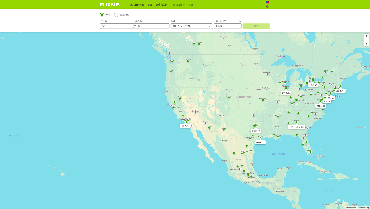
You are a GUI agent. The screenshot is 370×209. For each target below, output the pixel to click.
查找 (256, 26)
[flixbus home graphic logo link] (109, 4)
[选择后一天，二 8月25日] (209, 26)
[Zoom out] (366, 40)
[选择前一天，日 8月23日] (205, 26)
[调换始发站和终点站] (135, 26)
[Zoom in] (366, 36)
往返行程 (124, 14)
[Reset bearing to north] (366, 44)
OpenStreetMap (363, 207)
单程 (108, 14)
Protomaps (350, 207)
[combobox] (120, 26)
